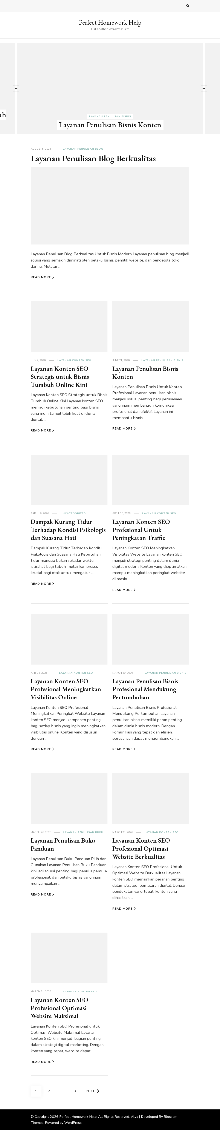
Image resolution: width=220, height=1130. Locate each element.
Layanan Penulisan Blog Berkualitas (93, 158)
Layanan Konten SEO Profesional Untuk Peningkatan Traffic (141, 529)
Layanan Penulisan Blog (83, 148)
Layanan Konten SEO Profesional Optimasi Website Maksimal (59, 1008)
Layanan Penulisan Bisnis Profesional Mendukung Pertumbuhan (145, 689)
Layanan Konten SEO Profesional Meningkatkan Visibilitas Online (66, 689)
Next (91, 1091)
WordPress (73, 1122)
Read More (41, 277)
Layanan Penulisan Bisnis (110, 116)
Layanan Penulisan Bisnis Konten (110, 125)
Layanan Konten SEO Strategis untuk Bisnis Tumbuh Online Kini (60, 376)
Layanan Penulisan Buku (83, 832)
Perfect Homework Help (110, 22)
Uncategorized (73, 513)
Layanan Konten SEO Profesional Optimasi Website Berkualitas (141, 848)
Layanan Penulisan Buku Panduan (63, 844)
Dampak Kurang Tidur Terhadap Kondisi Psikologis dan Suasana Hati (68, 529)
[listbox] (110, 88)
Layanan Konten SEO (74, 360)
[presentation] (16, 88)
